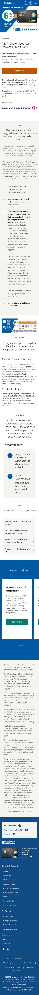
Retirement (7, 876)
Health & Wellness (9, 884)
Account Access (8, 916)
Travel (5, 897)
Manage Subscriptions (10, 921)
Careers (27, 958)
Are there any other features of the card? (18, 550)
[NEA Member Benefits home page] (9, 842)
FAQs (5, 939)
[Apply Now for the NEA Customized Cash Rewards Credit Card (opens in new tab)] (10, 853)
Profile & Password (9, 925)
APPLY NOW (27, 856)
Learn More (20, 621)
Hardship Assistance (10, 905)
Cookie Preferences (19, 971)
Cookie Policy (30, 967)
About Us (7, 834)
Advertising (7, 963)
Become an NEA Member (13, 967)
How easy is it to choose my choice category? (18, 522)
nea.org (17, 963)
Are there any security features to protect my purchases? (17, 541)
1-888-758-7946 (30, 91)
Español (18, 958)
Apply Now (19, 70)
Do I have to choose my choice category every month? (16, 532)
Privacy (9, 958)
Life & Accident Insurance (11, 880)
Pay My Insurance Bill (10, 929)
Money (5, 871)
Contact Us (6, 944)
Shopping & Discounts (10, 892)
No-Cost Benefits (10, 826)
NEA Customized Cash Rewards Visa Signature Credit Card (29, 851)
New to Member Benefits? (13, 830)
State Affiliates (29, 963)
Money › (5, 38)
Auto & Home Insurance (11, 888)
